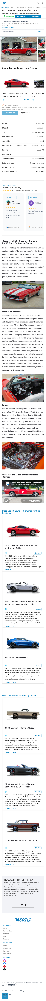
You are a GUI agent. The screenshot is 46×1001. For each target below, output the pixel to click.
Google (16, 227)
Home (11, 7)
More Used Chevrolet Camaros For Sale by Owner (21, 512)
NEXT (40, 31)
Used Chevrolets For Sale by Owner (19, 695)
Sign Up (23, 904)
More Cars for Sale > (8, 27)
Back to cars (5, 7)
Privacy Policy (6, 994)
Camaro (37, 7)
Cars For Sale (20, 7)
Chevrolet (29, 7)
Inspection (10, 16)
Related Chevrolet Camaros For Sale (19, 68)
